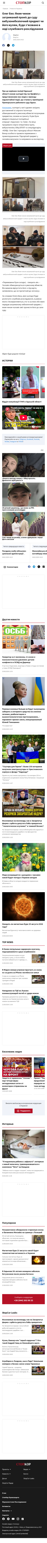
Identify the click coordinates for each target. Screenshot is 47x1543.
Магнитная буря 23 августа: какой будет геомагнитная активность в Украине (20, 1252)
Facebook (30, 439)
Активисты (6, 1506)
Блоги (26, 1474)
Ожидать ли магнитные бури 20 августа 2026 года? (22, 925)
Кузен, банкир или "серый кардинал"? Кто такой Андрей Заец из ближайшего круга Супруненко (21, 1343)
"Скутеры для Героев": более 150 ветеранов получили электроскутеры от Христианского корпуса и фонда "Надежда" (22, 769)
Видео (26, 1469)
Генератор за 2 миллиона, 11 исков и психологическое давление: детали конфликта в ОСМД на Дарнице (18, 660)
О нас (4, 1493)
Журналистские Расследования (14, 1502)
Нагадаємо (6, 107)
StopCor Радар (7, 1483)
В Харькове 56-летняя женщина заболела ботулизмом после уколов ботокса (21, 1272)
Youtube (36, 439)
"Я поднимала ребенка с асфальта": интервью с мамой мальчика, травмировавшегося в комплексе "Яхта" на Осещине (23, 1164)
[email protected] (22, 1533)
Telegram (22, 439)
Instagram (13, 441)
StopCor (16, 35)
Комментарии (12, 567)
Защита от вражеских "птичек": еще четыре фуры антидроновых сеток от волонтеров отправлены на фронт (16, 1083)
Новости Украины (16, 9)
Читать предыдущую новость (13, 546)
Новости (5, 1474)
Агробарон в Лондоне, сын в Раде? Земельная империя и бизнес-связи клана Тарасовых (22, 1362)
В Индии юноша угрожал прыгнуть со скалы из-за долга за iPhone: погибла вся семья (22, 971)
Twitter (6, 441)
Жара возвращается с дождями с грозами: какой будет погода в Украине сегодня (21, 876)
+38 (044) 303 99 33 (23, 1300)
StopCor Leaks (9, 1313)
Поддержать (25, 1111)
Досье (4, 1478)
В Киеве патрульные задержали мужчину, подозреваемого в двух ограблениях (21, 950)
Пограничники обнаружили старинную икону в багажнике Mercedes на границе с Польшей (23, 1231)
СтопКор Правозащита (10, 1497)
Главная (5, 9)
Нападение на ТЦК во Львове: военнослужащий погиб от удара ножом (20, 992)
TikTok (20, 441)
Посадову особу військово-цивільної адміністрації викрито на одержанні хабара (14, 555)
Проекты (5, 1469)
